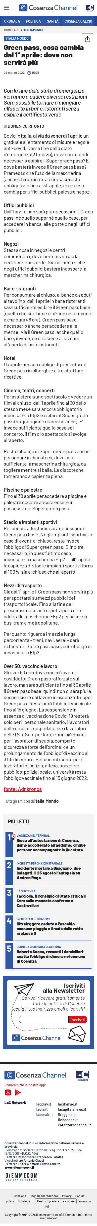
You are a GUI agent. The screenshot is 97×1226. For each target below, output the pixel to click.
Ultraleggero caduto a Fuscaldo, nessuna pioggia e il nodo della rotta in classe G (50, 928)
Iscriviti (78, 1019)
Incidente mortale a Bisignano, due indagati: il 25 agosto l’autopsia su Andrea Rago (49, 873)
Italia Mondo (33, 30)
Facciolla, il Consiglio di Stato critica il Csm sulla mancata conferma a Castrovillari (51, 900)
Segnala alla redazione (44, 1196)
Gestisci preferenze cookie (56, 1201)
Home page (11, 30)
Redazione (19, 1196)
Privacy (67, 1196)
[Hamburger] (6, 8)
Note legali (24, 1201)
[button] (87, 39)
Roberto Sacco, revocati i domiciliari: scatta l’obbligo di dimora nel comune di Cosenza (51, 956)
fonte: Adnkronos (23, 789)
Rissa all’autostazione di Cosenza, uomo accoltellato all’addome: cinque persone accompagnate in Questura (51, 845)
